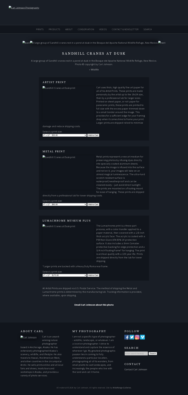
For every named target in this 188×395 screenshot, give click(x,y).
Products (54, 29)
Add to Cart (93, 135)
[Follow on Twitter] (132, 337)
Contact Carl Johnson (135, 369)
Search (147, 29)
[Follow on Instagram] (137, 337)
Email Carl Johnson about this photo (94, 304)
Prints (40, 29)
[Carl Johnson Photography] (19, 7)
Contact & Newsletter (125, 29)
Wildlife (95, 69)
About (69, 29)
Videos (103, 29)
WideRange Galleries (122, 387)
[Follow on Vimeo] (142, 337)
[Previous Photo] (26, 42)
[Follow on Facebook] (126, 337)
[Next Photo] (161, 42)
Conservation (86, 29)
